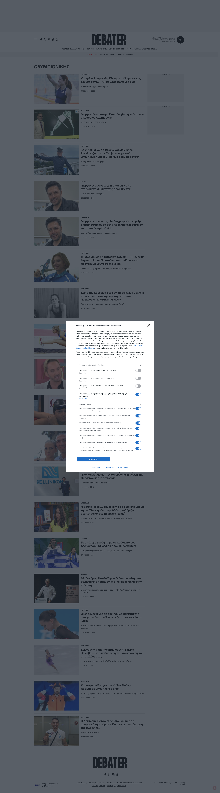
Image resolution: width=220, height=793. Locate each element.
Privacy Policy (123, 467)
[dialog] (110, 396)
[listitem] (110, 365)
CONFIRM (93, 459)
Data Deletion (97, 467)
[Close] (149, 326)
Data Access (110, 467)
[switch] (138, 370)
